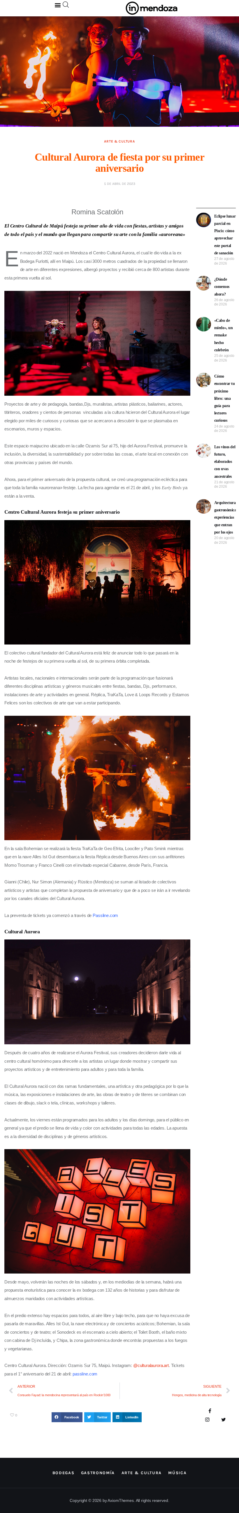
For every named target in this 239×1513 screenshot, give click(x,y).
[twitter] (223, 1420)
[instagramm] (207, 1420)
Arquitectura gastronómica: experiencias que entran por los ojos (226, 517)
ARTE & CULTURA (119, 141)
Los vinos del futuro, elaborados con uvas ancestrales (225, 462)
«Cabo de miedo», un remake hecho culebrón (223, 335)
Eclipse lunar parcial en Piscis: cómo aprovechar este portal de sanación (225, 234)
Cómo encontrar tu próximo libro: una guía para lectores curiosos (224, 398)
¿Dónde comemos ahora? (221, 286)
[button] (58, 5)
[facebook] (210, 1411)
